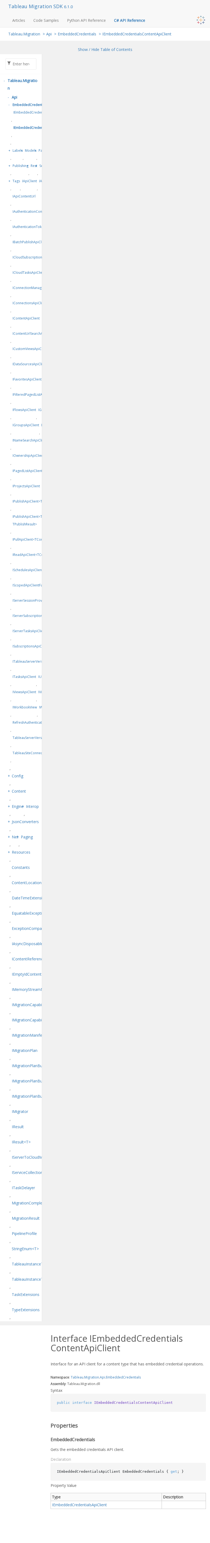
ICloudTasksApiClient (29, 272)
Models (30, 150)
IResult (18, 1126)
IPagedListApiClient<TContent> (36, 470)
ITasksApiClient (24, 676)
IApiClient (29, 181)
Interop (32, 806)
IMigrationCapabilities (31, 1004)
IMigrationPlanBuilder (31, 1065)
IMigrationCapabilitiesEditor (36, 1019)
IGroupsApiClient (26, 425)
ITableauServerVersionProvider (37, 661)
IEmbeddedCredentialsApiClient (38, 112)
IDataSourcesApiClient (30, 364)
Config (17, 775)
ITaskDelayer (23, 1187)
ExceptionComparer (29, 928)
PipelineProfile (24, 1233)
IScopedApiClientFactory (32, 585)
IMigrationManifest (28, 1035)
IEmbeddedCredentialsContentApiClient (136, 33)
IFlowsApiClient (24, 409)
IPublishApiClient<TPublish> (34, 501)
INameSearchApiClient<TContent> (39, 440)
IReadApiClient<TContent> (33, 554)
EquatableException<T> (32, 913)
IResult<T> (21, 1142)
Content (19, 791)
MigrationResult (26, 1218)
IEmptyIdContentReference (36, 974)
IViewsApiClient (24, 692)
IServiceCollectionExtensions (37, 1172)
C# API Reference (129, 20)
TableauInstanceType (31, 1264)
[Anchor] (47, 1426)
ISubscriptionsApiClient (30, 646)
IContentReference (28, 958)
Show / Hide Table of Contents (105, 49)
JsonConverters (25, 821)
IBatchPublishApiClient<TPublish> (38, 242)
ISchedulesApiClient (28, 570)
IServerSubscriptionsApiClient (35, 615)
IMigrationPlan (24, 1050)
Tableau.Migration (24, 33)
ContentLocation (27, 882)
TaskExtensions (25, 1294)
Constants (21, 867)
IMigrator (20, 1111)
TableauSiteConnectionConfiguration (41, 753)
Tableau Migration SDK (36, 6)
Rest (34, 165)
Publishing (20, 165)
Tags (16, 181)
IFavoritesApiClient (27, 379)
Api (49, 33)
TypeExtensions (26, 1309)
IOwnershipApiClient (28, 455)
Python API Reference (86, 20)
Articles (18, 20)
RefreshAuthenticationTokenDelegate (41, 722)
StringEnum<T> (25, 1248)
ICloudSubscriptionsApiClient (35, 257)
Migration (91, 1377)
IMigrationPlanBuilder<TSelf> (37, 1096)
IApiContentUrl (24, 196)
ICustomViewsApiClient (30, 348)
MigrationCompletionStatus (36, 1203)
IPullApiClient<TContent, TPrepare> (40, 539)
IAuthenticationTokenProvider (36, 226)
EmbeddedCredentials (77, 33)
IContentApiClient (26, 318)
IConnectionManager (29, 287)
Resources (21, 852)
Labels (18, 150)
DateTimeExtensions (30, 897)
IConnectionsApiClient (30, 303)
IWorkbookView (25, 707)
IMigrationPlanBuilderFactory (37, 1081)
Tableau (77, 1377)
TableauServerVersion (30, 737)
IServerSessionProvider (30, 600)
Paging (27, 836)
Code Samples (46, 20)
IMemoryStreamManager (34, 989)
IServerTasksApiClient (29, 631)
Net (15, 836)
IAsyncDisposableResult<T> (36, 943)
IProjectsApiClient (26, 486)
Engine (18, 806)
